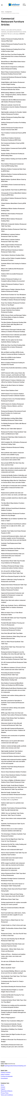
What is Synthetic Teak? (8, 967)
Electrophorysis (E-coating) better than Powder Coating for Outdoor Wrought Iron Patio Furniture (13, 1012)
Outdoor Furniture (5, 1072)
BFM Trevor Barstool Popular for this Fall (13, 576)
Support (3, 1089)
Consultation (4, 1078)
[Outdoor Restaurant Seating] (14, 5)
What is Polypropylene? (8, 1017)
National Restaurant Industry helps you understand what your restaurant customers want (12, 555)
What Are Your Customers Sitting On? (12, 1020)
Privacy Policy (4, 1093)
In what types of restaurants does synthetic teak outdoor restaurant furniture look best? (14, 487)
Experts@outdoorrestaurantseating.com (15, 1065)
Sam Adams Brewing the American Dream (13, 986)
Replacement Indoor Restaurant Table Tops (14, 584)
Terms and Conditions (7, 1095)
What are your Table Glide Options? (11, 428)
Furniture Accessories (7, 1076)
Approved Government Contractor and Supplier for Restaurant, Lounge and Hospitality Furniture (12, 595)
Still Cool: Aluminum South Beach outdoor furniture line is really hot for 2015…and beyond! (13, 525)
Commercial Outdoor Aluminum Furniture (13, 756)
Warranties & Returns (6, 1091)
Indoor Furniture (5, 1074)
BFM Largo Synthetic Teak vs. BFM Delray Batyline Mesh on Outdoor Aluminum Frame (13, 607)
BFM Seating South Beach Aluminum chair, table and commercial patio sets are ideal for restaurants (14, 690)
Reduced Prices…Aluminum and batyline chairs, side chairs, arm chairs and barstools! (13, 956)
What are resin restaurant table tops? (12, 849)
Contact (3, 1087)
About (2, 1085)
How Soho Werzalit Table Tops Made (12, 633)
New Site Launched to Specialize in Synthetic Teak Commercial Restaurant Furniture (12, 702)
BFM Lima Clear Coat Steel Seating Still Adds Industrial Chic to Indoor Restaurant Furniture (13, 56)
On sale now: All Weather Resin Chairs (12, 961)
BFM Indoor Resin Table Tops (10, 899)
